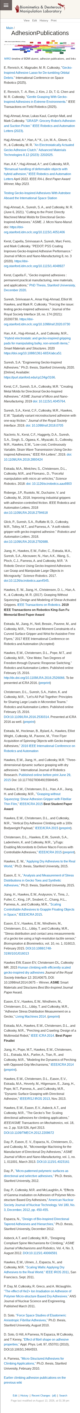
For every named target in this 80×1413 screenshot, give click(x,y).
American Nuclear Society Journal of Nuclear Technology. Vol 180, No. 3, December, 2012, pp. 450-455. (39, 1205)
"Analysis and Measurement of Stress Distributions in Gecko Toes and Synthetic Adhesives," (39, 880)
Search (63, 1395)
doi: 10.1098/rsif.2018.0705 (44, 425)
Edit (34, 20)
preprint (44, 683)
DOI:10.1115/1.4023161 (53, 1161)
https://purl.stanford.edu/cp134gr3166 (29, 377)
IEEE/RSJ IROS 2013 (35, 1098)
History (44, 20)
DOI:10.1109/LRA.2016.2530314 (26, 717)
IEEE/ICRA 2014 (62, 1064)
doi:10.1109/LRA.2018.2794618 (26, 512)
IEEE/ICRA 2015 (31, 804)
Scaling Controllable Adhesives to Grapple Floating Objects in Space (39, 909)
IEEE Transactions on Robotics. (39, 604)
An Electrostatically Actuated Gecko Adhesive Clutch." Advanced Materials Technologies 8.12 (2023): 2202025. (39, 150)
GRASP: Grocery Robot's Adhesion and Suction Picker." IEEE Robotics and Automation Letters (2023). (39, 125)
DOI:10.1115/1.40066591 (40, 1253)
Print (54, 20)
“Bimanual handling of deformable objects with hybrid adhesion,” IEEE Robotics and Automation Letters (37, 174)
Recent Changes (41, 1395)
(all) (54, 1395)
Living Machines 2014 (31, 1016)
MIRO (7, 58)
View (27, 20)
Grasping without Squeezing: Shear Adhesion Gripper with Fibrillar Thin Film (37, 799)
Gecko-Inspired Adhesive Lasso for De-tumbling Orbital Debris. (38, 72)
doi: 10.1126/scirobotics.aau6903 (49, 483)
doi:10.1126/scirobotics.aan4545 (26, 580)
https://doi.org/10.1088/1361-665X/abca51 (33, 353)
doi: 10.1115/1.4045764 (49, 401)
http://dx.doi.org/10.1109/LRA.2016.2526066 (34, 677)
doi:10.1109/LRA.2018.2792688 (26, 541)
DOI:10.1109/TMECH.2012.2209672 (29, 1132)
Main (9, 28)
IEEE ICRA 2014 (42, 1035)
